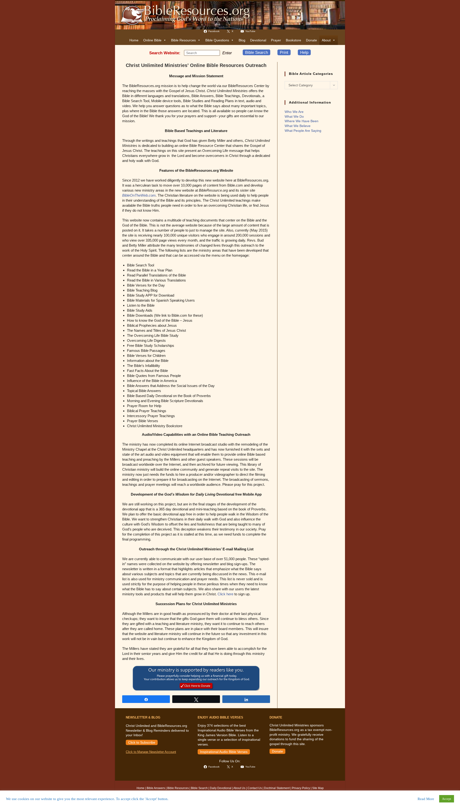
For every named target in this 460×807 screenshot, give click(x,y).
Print (284, 52)
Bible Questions (217, 40)
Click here (225, 594)
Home (133, 40)
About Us (239, 788)
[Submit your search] (215, 52)
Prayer (276, 40)
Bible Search (256, 52)
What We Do (294, 116)
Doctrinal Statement (277, 788)
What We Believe (297, 126)
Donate (311, 40)
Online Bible (152, 40)
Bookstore (293, 40)
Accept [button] (446, 799)
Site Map (318, 788)
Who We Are (294, 112)
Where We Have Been (301, 121)
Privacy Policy (301, 788)
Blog (242, 40)
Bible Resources (183, 40)
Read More (426, 799)
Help (304, 52)
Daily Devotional (220, 788)
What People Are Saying (303, 131)
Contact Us (254, 788)
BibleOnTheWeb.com (139, 195)
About (326, 40)
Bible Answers (156, 788)
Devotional (258, 40)
